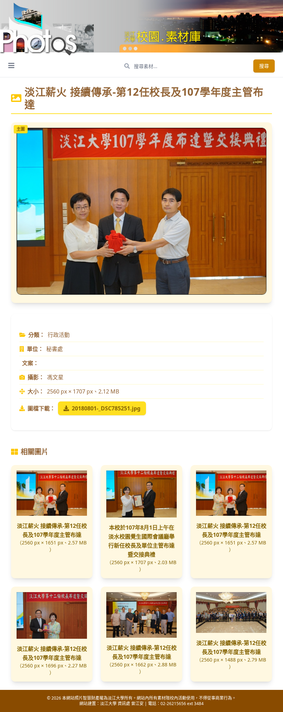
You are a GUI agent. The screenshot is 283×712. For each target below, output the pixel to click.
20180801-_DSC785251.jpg (106, 408)
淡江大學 (108, 703)
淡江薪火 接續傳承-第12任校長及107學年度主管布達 (52, 530)
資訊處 (124, 703)
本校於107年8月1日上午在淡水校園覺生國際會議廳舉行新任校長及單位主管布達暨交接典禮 (141, 541)
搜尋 (264, 66)
